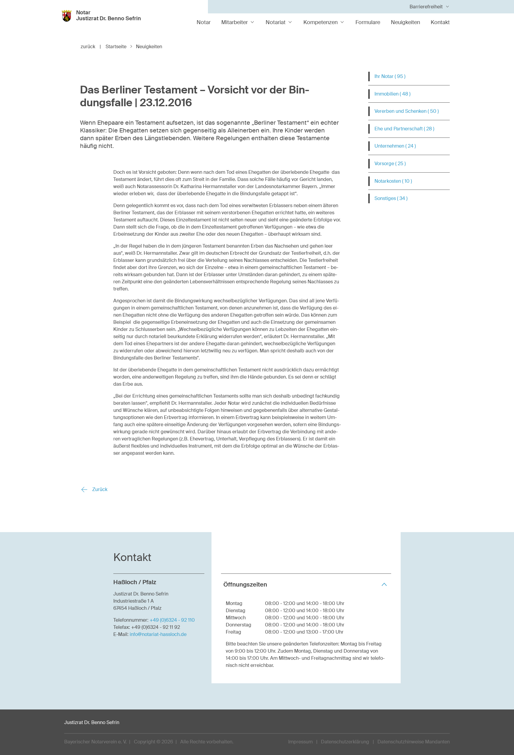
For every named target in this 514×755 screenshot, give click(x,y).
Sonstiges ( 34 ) (391, 198)
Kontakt (440, 22)
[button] (306, 584)
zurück (91, 46)
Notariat (276, 22)
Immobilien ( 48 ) (392, 94)
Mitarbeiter (234, 22)
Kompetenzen (320, 22)
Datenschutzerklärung (345, 742)
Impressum (300, 742)
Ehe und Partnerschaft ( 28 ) (404, 129)
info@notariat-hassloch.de (158, 634)
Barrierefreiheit (426, 7)
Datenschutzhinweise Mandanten (413, 742)
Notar (204, 22)
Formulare (367, 22)
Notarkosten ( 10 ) (393, 181)
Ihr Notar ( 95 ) (389, 76)
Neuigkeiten (405, 22)
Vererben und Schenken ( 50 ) (406, 111)
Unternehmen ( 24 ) (395, 146)
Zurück (99, 489)
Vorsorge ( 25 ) (390, 163)
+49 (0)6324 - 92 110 (172, 620)
